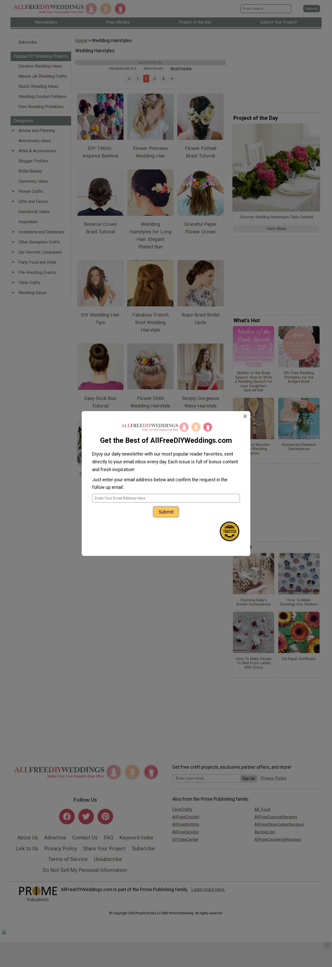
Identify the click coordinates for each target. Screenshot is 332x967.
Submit (166, 512)
